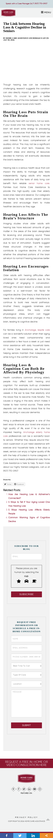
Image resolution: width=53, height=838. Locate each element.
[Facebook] (18, 788)
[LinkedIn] (29, 788)
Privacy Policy (26, 817)
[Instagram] (39, 788)
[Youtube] (34, 788)
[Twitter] (23, 788)
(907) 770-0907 (41, 3)
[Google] (13, 788)
